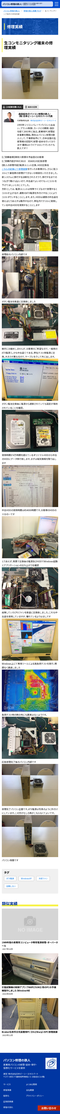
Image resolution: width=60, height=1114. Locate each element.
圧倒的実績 (8, 1101)
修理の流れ (8, 1107)
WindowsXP (26, 878)
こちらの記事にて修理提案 (14, 169)
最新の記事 (32, 107)
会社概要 (30, 1090)
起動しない (11, 886)
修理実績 (7, 1090)
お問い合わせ (48, 1108)
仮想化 (6, 1095)
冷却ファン (43, 878)
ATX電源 (10, 878)
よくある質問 (31, 1084)
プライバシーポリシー (35, 1095)
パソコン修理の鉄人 (16, 1060)
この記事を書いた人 (13, 107)
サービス (7, 1084)
